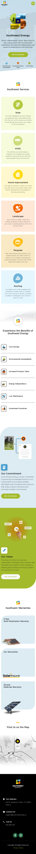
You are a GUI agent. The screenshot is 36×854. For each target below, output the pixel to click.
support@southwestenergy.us (16, 815)
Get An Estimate (18, 54)
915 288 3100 (10, 825)
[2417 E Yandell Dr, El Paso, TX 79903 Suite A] (18, 741)
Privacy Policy (18, 848)
